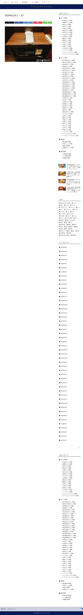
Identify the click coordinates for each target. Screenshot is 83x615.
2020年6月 (64, 415)
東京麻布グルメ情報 (68, 74)
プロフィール (46, 2)
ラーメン (74, 215)
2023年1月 (64, 345)
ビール (72, 211)
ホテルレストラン (71, 213)
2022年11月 (64, 354)
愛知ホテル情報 (67, 38)
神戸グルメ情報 (67, 123)
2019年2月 (64, 436)
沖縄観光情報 (66, 158)
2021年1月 (64, 399)
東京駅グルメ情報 (67, 66)
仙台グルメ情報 (67, 100)
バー (68, 211)
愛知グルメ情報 (67, 117)
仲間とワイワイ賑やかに (70, 220)
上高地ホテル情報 (67, 36)
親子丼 (78, 230)
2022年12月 (64, 350)
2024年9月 (64, 263)
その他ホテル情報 (67, 48)
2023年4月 (64, 333)
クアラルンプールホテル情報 (70, 54)
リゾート (61, 218)
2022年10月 (64, 358)
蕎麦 (73, 230)
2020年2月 (64, 432)
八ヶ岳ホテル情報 (67, 34)
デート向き (62, 211)
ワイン (76, 218)
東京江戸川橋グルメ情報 (69, 62)
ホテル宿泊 (62, 215)
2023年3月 (64, 337)
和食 (66, 222)
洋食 (66, 226)
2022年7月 (64, 370)
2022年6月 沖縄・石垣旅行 (65, 203)
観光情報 (24, 2)
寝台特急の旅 (62, 224)
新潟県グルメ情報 (67, 104)
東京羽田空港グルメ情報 (69, 92)
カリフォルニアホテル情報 (70, 52)
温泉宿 (76, 226)
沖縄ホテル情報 (67, 46)
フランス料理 (62, 213)
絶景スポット (62, 230)
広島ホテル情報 (67, 42)
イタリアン (72, 207)
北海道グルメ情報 (67, 98)
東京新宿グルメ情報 (68, 64)
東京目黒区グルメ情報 (69, 86)
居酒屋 (69, 224)
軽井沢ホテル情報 (67, 32)
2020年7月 (64, 411)
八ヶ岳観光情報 (67, 156)
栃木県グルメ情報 (67, 106)
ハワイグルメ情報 (67, 131)
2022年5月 (64, 378)
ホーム (6, 2)
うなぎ (74, 203)
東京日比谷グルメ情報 (69, 70)
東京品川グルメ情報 (68, 72)
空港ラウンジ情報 (67, 143)
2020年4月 (64, 424)
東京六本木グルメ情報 (69, 78)
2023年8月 (64, 317)
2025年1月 (64, 255)
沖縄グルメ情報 (67, 129)
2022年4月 (64, 382)
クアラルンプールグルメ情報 (70, 135)
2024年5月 (64, 280)
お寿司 (61, 205)
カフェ (78, 207)
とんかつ (67, 205)
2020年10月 (64, 403)
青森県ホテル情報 (67, 22)
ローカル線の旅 (69, 218)
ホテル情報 (64, 18)
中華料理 (61, 220)
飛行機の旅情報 (67, 141)
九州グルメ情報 (67, 127)
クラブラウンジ (68, 209)
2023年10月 (64, 309)
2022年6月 (64, 374)
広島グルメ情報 (67, 125)
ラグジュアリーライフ (41, 6)
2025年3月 (64, 251)
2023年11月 (64, 304)
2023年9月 (64, 313)
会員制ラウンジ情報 (68, 147)
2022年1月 (64, 391)
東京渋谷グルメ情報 (68, 80)
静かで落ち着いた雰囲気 (64, 235)
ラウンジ (68, 215)
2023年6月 (64, 325)
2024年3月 (64, 288)
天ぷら (71, 222)
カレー (61, 209)
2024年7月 (64, 272)
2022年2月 (64, 387)
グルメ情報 (34, 2)
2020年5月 (64, 419)
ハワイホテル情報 (67, 50)
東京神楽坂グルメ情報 (69, 60)
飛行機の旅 (74, 235)
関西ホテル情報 (67, 40)
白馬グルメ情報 (67, 115)
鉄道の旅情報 (66, 145)
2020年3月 (64, 428)
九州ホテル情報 (67, 44)
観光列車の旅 (62, 233)
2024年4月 (64, 284)
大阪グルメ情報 (67, 121)
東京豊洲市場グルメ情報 (69, 94)
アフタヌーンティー (63, 207)
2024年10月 (64, 259)
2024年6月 (64, 276)
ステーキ (75, 209)
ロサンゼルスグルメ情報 (69, 133)
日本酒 (61, 226)
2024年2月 (64, 292)
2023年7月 (64, 321)
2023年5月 (64, 329)
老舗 (68, 230)
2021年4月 (64, 395)
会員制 (61, 222)
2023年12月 (64, 300)
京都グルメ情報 (67, 119)
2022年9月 (64, 362)
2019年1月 (64, 440)
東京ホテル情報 (67, 26)
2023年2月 (64, 341)
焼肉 (66, 228)
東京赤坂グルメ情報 (68, 76)
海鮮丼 (71, 226)
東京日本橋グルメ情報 (69, 68)
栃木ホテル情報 (67, 24)
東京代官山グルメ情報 (69, 84)
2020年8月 (64, 407)
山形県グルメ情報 (67, 102)
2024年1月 (64, 296)
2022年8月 (64, 366)
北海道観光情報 (67, 154)
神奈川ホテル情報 (67, 30)
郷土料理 (69, 233)
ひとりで (73, 205)
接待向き (74, 224)
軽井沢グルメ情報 (67, 108)
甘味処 (71, 228)
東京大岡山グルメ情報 (69, 88)
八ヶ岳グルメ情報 (67, 113)
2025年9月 (64, 247)
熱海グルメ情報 (67, 109)
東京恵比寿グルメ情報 (69, 82)
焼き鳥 (61, 228)
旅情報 (63, 139)
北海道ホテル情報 (67, 20)
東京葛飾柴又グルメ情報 (69, 96)
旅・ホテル (15, 2)
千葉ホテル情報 (67, 28)
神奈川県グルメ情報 (68, 111)
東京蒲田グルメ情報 (68, 90)
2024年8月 (64, 267)
